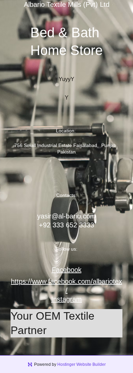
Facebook (67, 270)
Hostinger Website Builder (81, 364)
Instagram (66, 299)
